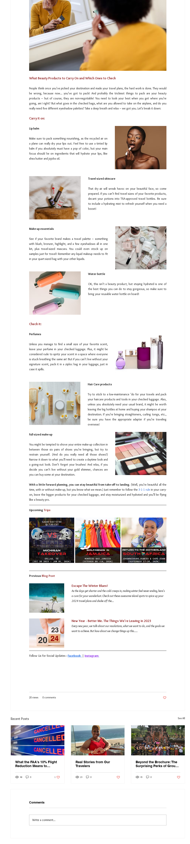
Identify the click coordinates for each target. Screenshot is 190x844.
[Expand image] (69, 522)
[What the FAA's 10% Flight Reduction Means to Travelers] (37, 740)
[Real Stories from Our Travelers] (98, 740)
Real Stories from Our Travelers (93, 764)
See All (181, 718)
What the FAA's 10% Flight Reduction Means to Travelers (36, 764)
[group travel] (158, 740)
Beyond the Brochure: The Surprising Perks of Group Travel (156, 764)
